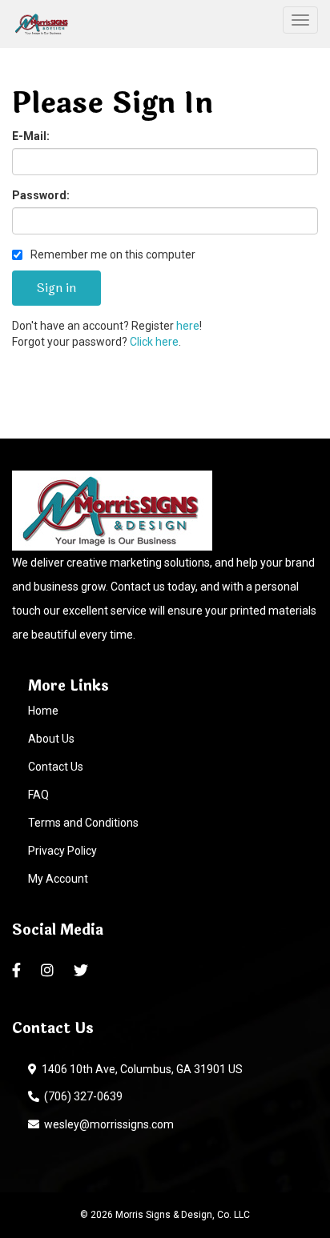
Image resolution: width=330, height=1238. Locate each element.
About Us (51, 738)
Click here (154, 341)
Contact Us (55, 766)
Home (43, 710)
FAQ (38, 794)
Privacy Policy (62, 850)
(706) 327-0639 (81, 1096)
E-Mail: (31, 136)
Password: (41, 195)
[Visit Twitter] (83, 971)
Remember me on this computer (111, 254)
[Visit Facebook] (18, 971)
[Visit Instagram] (49, 971)
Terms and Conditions (83, 822)
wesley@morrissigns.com (106, 1124)
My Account (58, 878)
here (187, 325)
